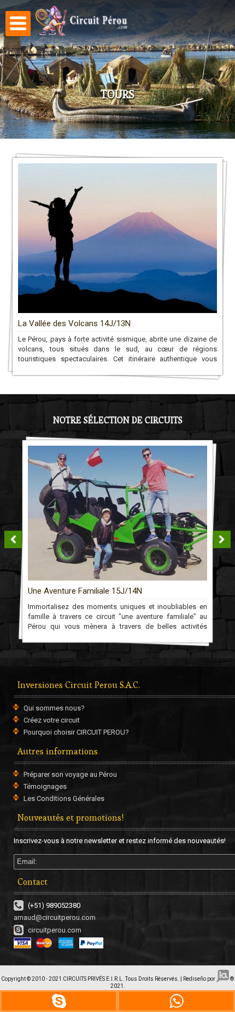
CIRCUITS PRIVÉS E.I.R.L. (93, 979)
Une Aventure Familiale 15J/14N (85, 591)
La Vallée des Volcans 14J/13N (74, 323)
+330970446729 (59, 1001)
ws (176, 1001)
